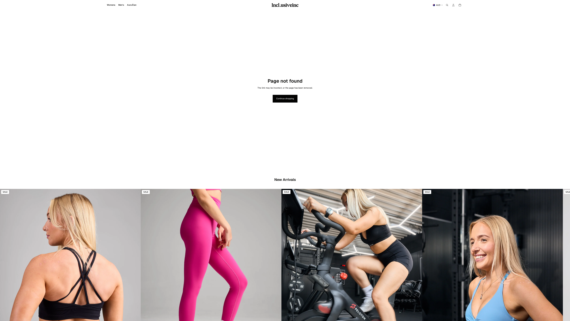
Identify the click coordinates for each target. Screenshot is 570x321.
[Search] (447, 5)
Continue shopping (285, 98)
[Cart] (460, 5)
